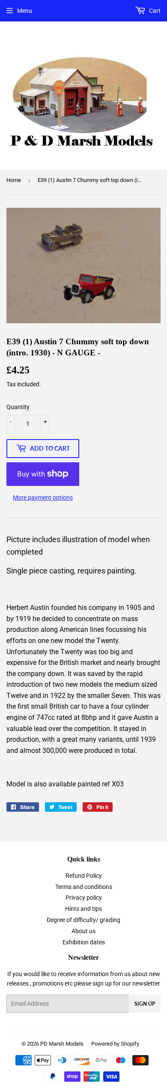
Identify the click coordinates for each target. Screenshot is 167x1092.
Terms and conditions (83, 886)
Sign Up (144, 1004)
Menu (24, 10)
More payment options (43, 497)
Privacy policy (84, 897)
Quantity (18, 406)
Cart (154, 10)
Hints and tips (83, 908)
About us (83, 931)
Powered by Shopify (115, 1043)
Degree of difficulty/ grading (83, 919)
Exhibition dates (84, 942)
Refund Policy (84, 875)
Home (13, 180)
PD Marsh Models (62, 1043)
